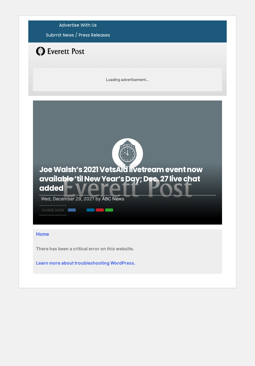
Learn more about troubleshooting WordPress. (85, 263)
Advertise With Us (78, 25)
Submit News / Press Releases (78, 35)
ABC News (113, 198)
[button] (72, 210)
